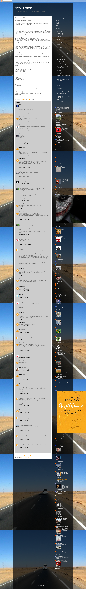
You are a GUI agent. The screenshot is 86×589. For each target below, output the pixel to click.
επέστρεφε (57, 175)
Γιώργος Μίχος (59, 283)
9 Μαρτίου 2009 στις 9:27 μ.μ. (24, 130)
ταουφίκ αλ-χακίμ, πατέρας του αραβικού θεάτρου (62, 67)
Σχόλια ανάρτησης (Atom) (25, 457)
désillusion (23, 8)
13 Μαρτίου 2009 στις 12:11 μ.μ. (25, 412)
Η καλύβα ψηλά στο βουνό (61, 306)
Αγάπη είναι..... (63, 167)
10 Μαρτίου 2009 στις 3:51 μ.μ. (24, 350)
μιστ (57, 344)
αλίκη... (57, 178)
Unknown (21, 116)
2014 (57, 22)
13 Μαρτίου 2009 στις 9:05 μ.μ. (24, 420)
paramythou (21, 367)
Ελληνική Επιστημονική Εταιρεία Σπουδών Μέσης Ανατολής (62, 294)
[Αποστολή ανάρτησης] (33, 99)
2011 (57, 25)
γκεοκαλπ (58, 284)
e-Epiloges (58, 127)
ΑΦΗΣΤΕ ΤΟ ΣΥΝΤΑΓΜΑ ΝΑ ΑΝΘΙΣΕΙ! (62, 158)
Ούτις (57, 380)
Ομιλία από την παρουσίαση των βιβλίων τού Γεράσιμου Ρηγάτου (65, 329)
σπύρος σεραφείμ (59, 463)
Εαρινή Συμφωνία (59, 288)
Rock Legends (63, 544)
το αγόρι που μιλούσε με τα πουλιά (63, 91)
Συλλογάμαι (63, 337)
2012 (57, 23)
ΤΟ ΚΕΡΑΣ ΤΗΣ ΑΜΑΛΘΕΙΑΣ (61, 518)
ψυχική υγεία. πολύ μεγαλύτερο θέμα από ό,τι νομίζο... (63, 97)
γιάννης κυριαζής (59, 273)
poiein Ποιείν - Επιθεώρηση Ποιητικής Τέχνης (61, 150)
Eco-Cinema (58, 135)
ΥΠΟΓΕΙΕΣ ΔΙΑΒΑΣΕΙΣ (64, 320)
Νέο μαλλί (62, 312)
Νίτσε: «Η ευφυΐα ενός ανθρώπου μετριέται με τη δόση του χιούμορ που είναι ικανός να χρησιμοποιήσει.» (62, 224)
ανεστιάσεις (58, 186)
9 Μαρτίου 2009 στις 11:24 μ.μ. (24, 200)
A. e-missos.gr (59, 112)
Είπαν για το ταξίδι (64, 464)
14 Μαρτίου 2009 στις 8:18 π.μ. (24, 439)
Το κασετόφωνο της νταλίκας (61, 510)
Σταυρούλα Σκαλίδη (60, 471)
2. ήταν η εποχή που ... (61, 56)
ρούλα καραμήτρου (60, 438)
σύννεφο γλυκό (59, 499)
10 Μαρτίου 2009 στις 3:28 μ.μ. (24, 282)
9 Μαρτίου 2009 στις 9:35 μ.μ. (24, 143)
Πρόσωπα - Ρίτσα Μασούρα (61, 390)
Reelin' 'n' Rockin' (64, 511)
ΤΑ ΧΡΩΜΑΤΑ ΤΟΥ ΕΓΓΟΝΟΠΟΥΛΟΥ (62, 262)
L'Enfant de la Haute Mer (24, 237)
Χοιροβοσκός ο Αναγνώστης (61, 551)
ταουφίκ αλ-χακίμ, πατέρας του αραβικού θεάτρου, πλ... (62, 64)
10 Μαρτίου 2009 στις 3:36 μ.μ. (24, 325)
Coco (20, 133)
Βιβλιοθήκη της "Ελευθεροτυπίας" (62, 261)
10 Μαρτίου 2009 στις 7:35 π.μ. (24, 234)
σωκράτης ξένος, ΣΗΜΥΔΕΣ (62, 86)
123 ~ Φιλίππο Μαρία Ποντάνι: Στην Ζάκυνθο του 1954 (65, 504)
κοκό (57, 319)
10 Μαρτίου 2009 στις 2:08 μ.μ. (24, 264)
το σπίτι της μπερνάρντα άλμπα (62, 77)
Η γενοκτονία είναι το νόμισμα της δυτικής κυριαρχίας (64, 129)
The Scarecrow (58, 136)
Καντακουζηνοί (63, 245)
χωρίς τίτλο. (59, 94)
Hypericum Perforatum (60, 139)
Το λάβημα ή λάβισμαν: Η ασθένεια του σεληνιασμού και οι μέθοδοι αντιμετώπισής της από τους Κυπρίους (65, 371)
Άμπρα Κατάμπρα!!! (60, 166)
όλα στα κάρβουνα (59, 556)
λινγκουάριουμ (59, 327)
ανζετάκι (57, 189)
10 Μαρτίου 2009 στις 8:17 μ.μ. (24, 379)
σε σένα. (58, 85)
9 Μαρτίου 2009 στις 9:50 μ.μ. (24, 167)
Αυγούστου (59, 36)
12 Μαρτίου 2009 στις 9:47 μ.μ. (24, 405)
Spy (20, 104)
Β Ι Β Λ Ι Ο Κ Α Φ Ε (59, 236)
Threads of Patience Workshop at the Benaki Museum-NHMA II (65, 529)
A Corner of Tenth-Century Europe (62, 107)
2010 (57, 27)
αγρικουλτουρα (59, 174)
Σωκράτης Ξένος (59, 495)
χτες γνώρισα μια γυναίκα (61, 93)
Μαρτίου (58, 44)
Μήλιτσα (62, 229)
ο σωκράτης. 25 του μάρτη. (61, 68)
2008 (57, 103)
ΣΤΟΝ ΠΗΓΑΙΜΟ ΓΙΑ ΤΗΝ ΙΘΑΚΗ (62, 479)
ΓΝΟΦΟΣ (57, 492)
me (19, 383)
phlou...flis (21, 294)
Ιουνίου (58, 39)
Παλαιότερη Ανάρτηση (45, 455)
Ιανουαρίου (59, 101)
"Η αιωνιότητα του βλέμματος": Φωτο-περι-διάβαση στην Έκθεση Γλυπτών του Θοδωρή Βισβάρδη (65, 486)
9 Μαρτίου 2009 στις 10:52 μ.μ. (24, 176)
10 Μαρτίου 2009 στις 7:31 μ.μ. (24, 370)
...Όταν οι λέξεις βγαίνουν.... (60, 145)
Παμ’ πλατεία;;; (63, 519)
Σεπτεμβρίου (59, 34)
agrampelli (58, 114)
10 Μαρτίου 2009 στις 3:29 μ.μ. (24, 290)
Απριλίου (59, 42)
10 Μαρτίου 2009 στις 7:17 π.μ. (24, 219)
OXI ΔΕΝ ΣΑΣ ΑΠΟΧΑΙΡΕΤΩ (61, 480)
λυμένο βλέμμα (58, 496)
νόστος (57, 368)
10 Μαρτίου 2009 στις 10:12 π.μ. (25, 244)
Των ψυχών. (63, 115)
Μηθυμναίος (21, 124)
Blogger (47, 585)
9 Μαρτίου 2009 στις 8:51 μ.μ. (24, 113)
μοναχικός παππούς (60, 356)
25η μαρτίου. (59, 70)
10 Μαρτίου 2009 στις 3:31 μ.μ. (24, 319)
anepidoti (21, 171)
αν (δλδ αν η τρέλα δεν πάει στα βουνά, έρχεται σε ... (63, 80)
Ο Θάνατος (58, 357)
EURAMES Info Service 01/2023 (61, 295)
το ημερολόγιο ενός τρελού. (62, 73)
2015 (57, 20)
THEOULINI (58, 157)
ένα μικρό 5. (59, 50)
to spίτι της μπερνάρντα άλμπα (62, 83)
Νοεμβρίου (59, 31)
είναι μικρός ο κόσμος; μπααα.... (63, 90)
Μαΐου (58, 41)
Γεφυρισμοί (58, 264)
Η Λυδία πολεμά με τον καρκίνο (62, 311)
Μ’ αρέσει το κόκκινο (64, 561)
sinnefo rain (21, 180)
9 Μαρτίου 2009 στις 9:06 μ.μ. (24, 121)
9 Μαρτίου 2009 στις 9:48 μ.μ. (24, 155)
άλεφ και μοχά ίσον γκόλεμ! (61, 161)
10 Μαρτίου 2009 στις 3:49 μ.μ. (24, 339)
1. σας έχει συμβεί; (60, 57)
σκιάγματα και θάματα (60, 441)
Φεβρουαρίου (59, 99)
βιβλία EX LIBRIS (59, 244)
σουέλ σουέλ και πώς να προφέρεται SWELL (61, 446)
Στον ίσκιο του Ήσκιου (60, 483)
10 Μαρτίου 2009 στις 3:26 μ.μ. (24, 275)
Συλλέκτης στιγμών (59, 377)
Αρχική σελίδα (32, 455)
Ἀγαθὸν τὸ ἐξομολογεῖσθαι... (61, 560)
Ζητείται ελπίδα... (59, 298)
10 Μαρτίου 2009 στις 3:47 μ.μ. (24, 332)
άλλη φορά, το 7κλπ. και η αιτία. (63, 47)
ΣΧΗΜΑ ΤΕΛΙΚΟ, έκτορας (61, 491)
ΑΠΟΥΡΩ (57, 228)
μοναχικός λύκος (59, 352)
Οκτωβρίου (59, 33)
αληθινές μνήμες (60, 88)
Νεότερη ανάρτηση (20, 455)
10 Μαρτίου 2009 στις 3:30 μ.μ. (24, 297)
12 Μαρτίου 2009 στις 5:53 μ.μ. (24, 393)
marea (57, 144)
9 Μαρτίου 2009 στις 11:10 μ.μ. (24, 183)
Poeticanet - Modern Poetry (61, 148)
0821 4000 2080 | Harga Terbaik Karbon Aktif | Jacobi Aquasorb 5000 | (65, 180)
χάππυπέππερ (59, 543)
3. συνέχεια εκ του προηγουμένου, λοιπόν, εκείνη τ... (63, 54)
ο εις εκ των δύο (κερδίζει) (61, 376)
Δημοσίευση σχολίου (21, 449)
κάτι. (57, 45)
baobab (20, 329)
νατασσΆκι (21, 186)
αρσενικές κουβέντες (59, 387)
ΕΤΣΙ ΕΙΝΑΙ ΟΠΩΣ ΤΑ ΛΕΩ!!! (60, 353)
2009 (57, 28)
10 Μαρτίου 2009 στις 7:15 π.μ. (24, 208)
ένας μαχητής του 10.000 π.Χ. (62, 72)
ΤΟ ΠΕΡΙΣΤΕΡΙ (63, 536)
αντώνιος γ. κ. (59, 194)
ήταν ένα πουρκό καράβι (60, 439)
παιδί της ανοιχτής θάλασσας (62, 382)
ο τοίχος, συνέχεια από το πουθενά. (63, 82)
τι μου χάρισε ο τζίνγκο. (61, 59)
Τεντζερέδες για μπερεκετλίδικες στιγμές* (63, 557)
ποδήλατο (58, 386)
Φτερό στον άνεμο (59, 535)
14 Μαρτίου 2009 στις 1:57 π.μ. (24, 430)
